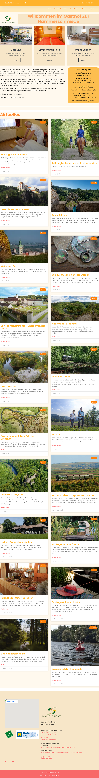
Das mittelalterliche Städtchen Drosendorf (18, 437)
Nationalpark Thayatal (64, 323)
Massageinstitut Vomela (14, 154)
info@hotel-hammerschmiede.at (48, 739)
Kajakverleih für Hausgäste (67, 669)
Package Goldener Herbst (66, 602)
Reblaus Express (61, 376)
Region (92, 9)
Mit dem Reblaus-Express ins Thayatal (73, 495)
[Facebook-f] (6, 761)
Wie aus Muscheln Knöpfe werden (70, 274)
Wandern (57, 434)
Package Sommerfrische (65, 544)
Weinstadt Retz (9, 266)
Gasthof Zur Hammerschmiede (15, 3)
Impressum (45, 756)
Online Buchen (74, 9)
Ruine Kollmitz (59, 215)
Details (16, 60)
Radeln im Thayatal (12, 494)
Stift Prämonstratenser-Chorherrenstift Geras (23, 327)
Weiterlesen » (5, 167)
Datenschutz (46, 758)
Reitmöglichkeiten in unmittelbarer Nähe (74, 163)
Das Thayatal (8, 386)
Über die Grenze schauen (15, 209)
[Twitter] (13, 761)
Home (49, 9)
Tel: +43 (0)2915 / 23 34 (48, 732)
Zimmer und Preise (60, 9)
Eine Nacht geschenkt (13, 653)
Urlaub (84, 9)
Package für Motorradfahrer (17, 597)
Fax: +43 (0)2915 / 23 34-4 (49, 734)
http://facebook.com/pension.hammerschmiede (58, 747)
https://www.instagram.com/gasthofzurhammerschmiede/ (61, 753)
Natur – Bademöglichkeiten (16, 542)
